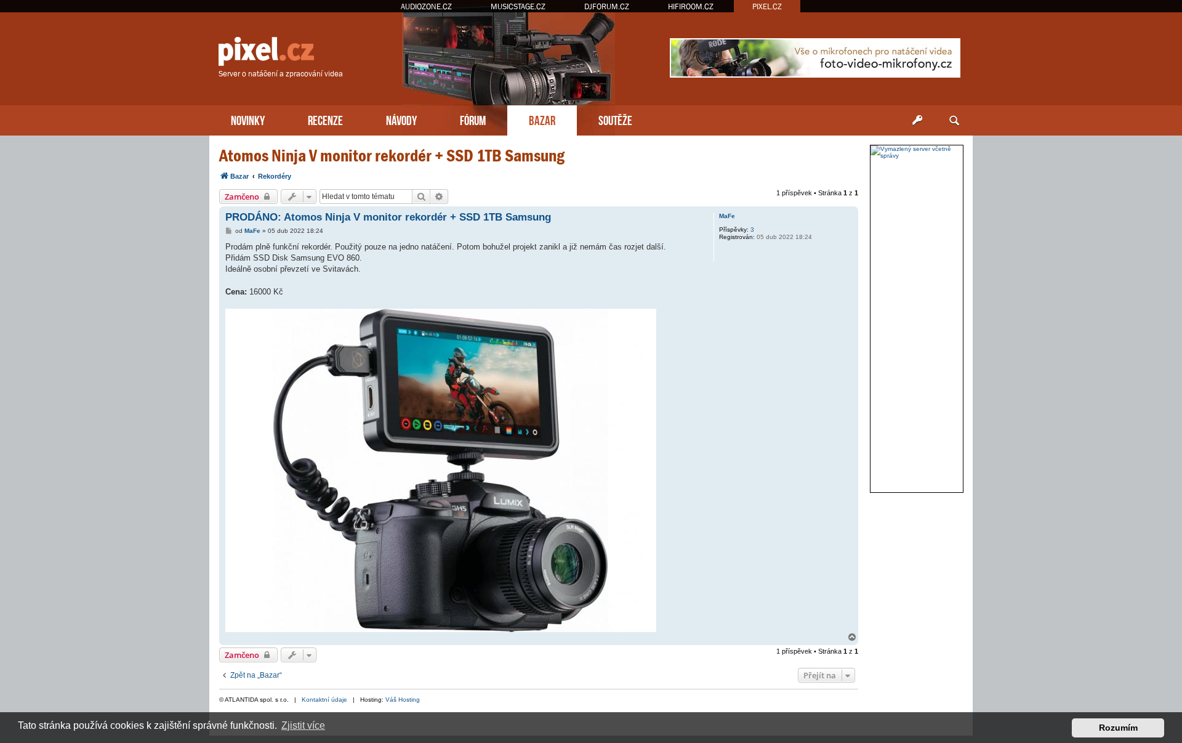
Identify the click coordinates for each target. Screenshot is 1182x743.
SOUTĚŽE (615, 119)
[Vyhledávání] (954, 120)
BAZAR (542, 119)
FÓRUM (473, 119)
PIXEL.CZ (767, 6)
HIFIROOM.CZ (691, 6)
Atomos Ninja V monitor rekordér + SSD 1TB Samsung (392, 155)
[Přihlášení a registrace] (917, 120)
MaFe (727, 216)
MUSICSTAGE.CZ (518, 6)
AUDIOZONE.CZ (426, 6)
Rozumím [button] (1118, 728)
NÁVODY (401, 119)
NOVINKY (248, 119)
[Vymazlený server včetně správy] (916, 152)
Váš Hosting (402, 699)
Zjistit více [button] (303, 725)
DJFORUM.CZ (606, 6)
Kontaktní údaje (324, 699)
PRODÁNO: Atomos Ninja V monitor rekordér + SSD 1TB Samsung (388, 217)
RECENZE (325, 119)
